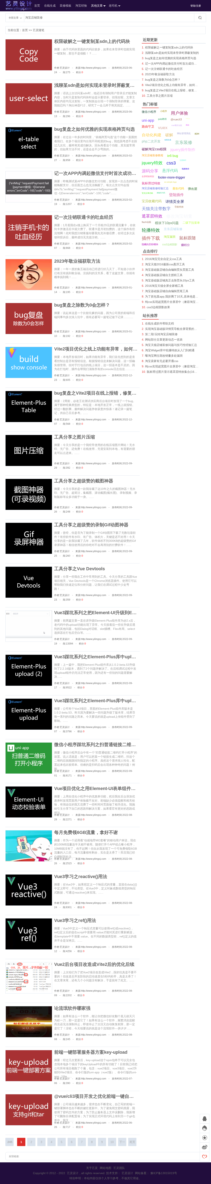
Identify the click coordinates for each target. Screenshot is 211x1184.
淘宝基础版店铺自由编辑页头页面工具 (169, 269)
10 (112, 1142)
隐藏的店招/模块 (150, 244)
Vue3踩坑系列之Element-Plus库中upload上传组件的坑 (110, 700)
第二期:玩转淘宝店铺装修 (161, 334)
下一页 (122, 1143)
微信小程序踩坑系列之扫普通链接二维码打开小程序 (106, 744)
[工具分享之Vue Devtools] (28, 582)
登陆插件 (176, 195)
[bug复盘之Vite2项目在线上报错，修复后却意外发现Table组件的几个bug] (28, 406)
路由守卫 (148, 126)
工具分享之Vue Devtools (79, 568)
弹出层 (192, 188)
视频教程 (185, 169)
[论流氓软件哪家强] (28, 1021)
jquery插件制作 (182, 150)
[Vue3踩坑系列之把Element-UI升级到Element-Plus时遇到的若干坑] (28, 626)
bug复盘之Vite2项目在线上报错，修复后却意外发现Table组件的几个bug (127, 393)
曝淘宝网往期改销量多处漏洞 (164, 355)
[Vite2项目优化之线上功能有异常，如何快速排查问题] (28, 362)
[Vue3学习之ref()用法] (28, 934)
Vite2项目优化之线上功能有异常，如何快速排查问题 (107, 349)
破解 (169, 135)
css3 (171, 163)
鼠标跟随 (187, 238)
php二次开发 (151, 141)
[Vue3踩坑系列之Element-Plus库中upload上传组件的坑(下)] (28, 670)
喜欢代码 (178, 188)
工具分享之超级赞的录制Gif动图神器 (91, 524)
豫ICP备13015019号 (163, 1173)
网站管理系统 (184, 133)
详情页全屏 (174, 202)
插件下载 (151, 238)
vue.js (188, 118)
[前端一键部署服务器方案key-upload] (28, 1065)
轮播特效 (151, 230)
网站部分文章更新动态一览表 (164, 339)
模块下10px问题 (167, 223)
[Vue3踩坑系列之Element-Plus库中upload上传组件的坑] (28, 714)
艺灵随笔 (38, 30)
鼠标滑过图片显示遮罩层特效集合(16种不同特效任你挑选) (173, 371)
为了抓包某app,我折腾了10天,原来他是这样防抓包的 (172, 296)
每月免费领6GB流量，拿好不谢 (86, 832)
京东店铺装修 (173, 229)
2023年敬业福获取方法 (77, 261)
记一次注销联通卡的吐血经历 (83, 217)
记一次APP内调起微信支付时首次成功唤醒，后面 (172, 63)
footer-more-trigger (171, 177)
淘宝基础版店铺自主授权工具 (164, 275)
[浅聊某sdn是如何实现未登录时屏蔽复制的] (28, 98)
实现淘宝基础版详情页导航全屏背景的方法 (172, 328)
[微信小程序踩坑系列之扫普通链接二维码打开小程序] (28, 758)
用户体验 (179, 113)
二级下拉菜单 (191, 222)
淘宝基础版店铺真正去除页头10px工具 (170, 280)
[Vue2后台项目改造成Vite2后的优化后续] (28, 978)
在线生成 (50, 5)
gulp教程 (162, 119)
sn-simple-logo (170, 182)
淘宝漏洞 (169, 236)
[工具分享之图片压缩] (28, 450)
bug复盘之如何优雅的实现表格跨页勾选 (94, 129)
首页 (37, 5)
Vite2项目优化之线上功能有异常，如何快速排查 (172, 85)
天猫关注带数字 (156, 208)
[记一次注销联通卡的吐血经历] (28, 230)
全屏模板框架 (148, 176)
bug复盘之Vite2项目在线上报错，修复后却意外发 (172, 90)
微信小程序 (149, 111)
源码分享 (150, 171)
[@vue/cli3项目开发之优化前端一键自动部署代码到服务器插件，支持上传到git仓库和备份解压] (28, 1109)
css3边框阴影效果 (158, 307)
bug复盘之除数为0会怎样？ (82, 305)
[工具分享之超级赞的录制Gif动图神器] (28, 538)
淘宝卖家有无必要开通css (161, 361)
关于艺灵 (92, 1168)
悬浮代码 (170, 170)
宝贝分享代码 (147, 193)
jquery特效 (152, 162)
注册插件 (183, 160)
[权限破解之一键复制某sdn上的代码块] (28, 55)
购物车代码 (161, 193)
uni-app (148, 120)
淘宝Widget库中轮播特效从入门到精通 (170, 350)
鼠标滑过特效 (151, 183)
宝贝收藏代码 (152, 201)
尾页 (132, 1142)
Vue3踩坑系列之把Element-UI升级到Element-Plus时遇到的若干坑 (121, 612)
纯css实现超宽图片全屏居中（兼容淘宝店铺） (172, 301)
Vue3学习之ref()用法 (75, 920)
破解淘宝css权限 (154, 149)
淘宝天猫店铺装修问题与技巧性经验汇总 (171, 345)
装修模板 (65, 5)
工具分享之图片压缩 (74, 437)
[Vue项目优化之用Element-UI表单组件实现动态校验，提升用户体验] (28, 802)
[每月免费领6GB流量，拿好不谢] (28, 846)
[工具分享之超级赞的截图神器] (28, 494)
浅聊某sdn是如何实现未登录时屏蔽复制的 (96, 85)
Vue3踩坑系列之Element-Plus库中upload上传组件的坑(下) (114, 656)
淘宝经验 (81, 5)
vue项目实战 (176, 125)
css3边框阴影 (169, 244)
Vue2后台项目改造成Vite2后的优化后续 (94, 964)
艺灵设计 (14, 5)
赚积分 (185, 245)
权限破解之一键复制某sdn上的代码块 (92, 41)
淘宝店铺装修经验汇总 (155, 188)
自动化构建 (151, 135)
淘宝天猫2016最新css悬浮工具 (165, 264)
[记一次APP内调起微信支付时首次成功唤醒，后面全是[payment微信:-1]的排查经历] (28, 186)
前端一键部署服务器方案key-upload (90, 1052)
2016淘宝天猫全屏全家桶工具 (164, 285)
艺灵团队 (119, 1168)
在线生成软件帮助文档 (159, 323)
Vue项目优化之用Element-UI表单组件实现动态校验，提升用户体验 (122, 788)
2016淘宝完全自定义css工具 (163, 259)
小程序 (163, 111)
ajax (197, 133)
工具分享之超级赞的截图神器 (83, 480)
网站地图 (105, 1168)
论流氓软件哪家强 (72, 1008)
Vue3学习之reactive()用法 (80, 876)
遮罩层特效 (152, 216)
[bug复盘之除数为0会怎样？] (28, 318)
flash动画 (146, 222)
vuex (163, 127)
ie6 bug (172, 156)
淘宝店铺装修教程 (152, 155)
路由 (187, 125)
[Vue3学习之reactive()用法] (28, 890)
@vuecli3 (176, 119)
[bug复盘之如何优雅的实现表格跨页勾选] (28, 142)
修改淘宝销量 (179, 216)
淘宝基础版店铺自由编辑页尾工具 (166, 291)
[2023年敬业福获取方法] (28, 274)
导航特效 (179, 207)
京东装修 (183, 142)
